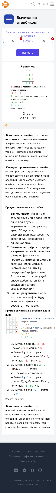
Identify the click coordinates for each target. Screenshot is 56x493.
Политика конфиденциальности (28, 456)
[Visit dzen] (32, 470)
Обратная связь (35, 451)
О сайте (15, 451)
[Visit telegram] (24, 471)
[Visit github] (40, 471)
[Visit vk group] (16, 471)
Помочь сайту (28, 461)
